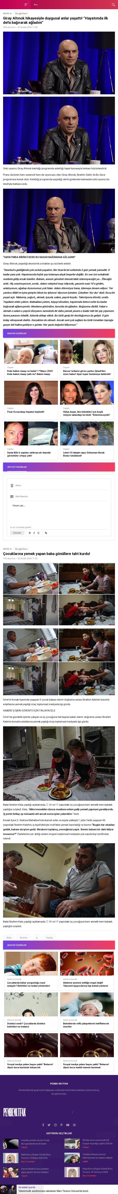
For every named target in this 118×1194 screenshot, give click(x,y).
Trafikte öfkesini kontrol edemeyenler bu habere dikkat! (97, 1156)
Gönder (17, 533)
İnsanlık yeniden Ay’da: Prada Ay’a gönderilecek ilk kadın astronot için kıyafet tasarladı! (35, 1142)
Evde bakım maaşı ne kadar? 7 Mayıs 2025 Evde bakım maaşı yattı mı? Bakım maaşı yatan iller (30, 373)
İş (37, 937)
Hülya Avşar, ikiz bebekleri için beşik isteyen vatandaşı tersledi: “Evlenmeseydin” (86, 413)
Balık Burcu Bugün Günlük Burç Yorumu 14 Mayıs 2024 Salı (36, 1156)
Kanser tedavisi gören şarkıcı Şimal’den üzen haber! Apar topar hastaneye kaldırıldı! (87, 373)
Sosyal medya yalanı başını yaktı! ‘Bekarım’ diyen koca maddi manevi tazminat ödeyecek (86, 1066)
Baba (9, 937)
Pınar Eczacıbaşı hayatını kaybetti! (25, 411)
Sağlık (85, 1161)
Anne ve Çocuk (14, 979)
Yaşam (10, 367)
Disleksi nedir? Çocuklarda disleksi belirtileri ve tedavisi (26, 1025)
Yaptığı (49, 937)
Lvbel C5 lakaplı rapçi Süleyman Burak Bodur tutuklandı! (83, 454)
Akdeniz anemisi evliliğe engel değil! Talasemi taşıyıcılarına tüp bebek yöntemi (85, 984)
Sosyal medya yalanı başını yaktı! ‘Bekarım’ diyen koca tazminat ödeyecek (30, 1066)
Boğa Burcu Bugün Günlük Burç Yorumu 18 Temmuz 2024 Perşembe (97, 1170)
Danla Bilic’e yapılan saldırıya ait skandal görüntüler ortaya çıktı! (29, 454)
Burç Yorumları (28, 1162)
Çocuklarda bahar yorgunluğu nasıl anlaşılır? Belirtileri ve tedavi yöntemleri (28, 984)
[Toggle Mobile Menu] (26, 4)
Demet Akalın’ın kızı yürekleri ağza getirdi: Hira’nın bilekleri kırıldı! (35, 1171)
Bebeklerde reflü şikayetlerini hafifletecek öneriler (86, 1025)
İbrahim (24, 937)
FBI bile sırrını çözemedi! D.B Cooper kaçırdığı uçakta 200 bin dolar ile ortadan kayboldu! (98, 1142)
